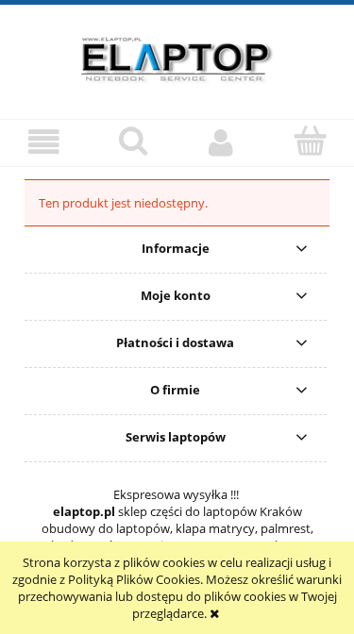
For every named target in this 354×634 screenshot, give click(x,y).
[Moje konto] (221, 142)
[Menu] (44, 142)
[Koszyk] (309, 140)
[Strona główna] (177, 57)
